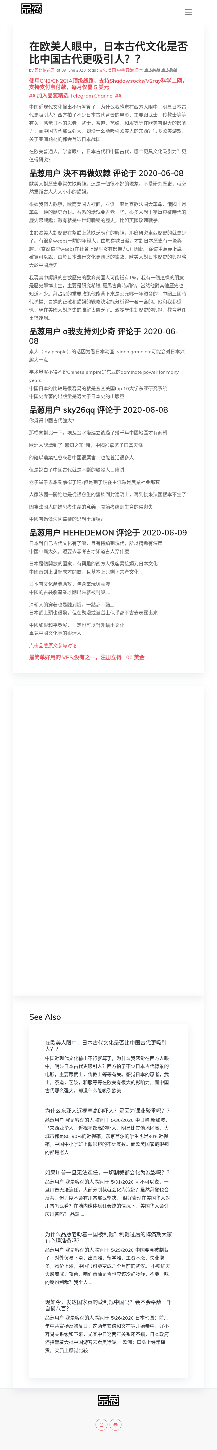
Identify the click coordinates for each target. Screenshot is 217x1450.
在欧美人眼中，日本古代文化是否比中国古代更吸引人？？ (106, 1045)
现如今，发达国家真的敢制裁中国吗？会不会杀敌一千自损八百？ (108, 1305)
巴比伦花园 (45, 70)
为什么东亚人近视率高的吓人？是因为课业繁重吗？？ (108, 1111)
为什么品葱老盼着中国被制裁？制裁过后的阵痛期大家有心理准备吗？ (108, 1237)
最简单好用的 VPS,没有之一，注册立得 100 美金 (86, 657)
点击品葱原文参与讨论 (53, 646)
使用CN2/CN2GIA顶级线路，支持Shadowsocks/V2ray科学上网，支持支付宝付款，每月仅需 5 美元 (108, 83)
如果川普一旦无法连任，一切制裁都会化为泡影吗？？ (108, 1172)
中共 (121, 70)
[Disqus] (108, 774)
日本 (139, 70)
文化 (103, 70)
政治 (130, 70)
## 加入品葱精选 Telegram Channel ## (75, 95)
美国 (112, 70)
